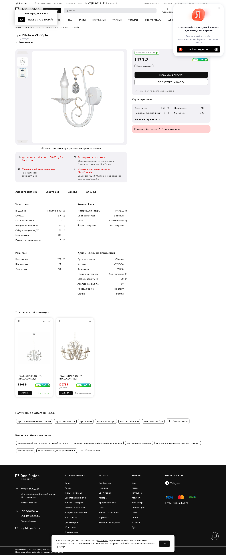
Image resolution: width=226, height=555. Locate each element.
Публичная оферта (176, 502)
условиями (102, 540)
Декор (171, 20)
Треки (58, 20)
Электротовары (153, 20)
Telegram (175, 483)
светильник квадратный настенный (56, 450)
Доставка (52, 192)
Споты (82, 20)
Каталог (104, 475)
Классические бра (153, 421)
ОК (164, 543)
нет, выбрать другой (40, 19)
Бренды (136, 475)
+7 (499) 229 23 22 (97, 3)
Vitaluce (119, 259)
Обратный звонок (28, 521)
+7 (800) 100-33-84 (30, 516)
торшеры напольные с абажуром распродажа (97, 443)
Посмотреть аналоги (171, 82)
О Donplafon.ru (75, 475)
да (21, 19)
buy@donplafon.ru (30, 528)
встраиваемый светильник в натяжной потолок (43, 443)
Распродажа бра (106, 421)
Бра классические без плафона (34, 421)
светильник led (25, 450)
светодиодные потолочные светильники (177, 443)
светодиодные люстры (139, 443)
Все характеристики (146, 119)
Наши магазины (150, 3)
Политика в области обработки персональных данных (39, 552)
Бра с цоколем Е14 (65, 421)
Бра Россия (86, 421)
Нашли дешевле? (144, 66)
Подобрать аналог (171, 74)
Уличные (117, 20)
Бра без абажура (129, 421)
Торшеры (133, 20)
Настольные (99, 20)
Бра (70, 20)
